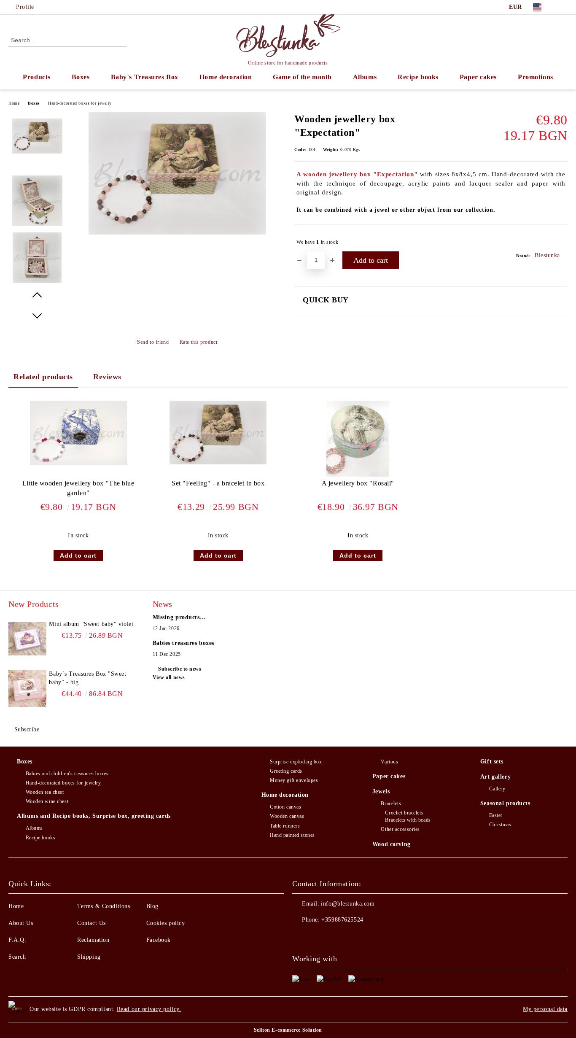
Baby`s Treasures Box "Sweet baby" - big (87, 678)
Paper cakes (478, 77)
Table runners (285, 826)
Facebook (158, 940)
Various (389, 762)
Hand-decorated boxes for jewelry (80, 103)
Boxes (81, 77)
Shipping (88, 957)
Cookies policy (165, 923)
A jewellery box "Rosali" (358, 483)
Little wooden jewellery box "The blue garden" (78, 488)
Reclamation (93, 940)
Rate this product (198, 342)
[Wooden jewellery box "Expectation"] (177, 232)
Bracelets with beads (408, 820)
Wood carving (391, 844)
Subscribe (27, 729)
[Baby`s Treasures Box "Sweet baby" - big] (27, 689)
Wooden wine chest (47, 801)
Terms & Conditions (103, 906)
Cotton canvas (285, 807)
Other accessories (400, 829)
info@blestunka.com (347, 903)
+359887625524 (342, 920)
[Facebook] (563, 7)
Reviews (107, 376)
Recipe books (418, 77)
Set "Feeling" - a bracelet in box (218, 483)
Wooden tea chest (45, 792)
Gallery (497, 789)
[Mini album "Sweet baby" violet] (27, 639)
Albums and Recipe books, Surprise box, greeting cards (94, 816)
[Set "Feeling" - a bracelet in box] (218, 432)
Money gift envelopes (294, 780)
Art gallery (495, 777)
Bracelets (391, 803)
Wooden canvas (287, 816)
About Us (20, 923)
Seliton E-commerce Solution (288, 1030)
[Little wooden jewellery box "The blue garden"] (78, 433)
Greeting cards (286, 771)
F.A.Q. (17, 940)
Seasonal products (505, 803)
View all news (169, 677)
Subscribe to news (180, 669)
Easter (496, 815)
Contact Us (91, 923)
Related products (43, 376)
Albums (365, 77)
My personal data (545, 1009)
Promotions (535, 77)
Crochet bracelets (404, 813)
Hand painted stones (292, 835)
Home (13, 103)
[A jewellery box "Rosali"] (357, 439)
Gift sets (491, 761)
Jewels (381, 791)
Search (17, 957)
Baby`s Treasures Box (144, 77)
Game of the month (302, 77)
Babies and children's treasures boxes (67, 773)
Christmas (500, 825)
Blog (152, 906)
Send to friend (153, 342)
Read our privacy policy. (149, 1009)
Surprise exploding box (296, 762)
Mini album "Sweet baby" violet (91, 624)
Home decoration (225, 77)
